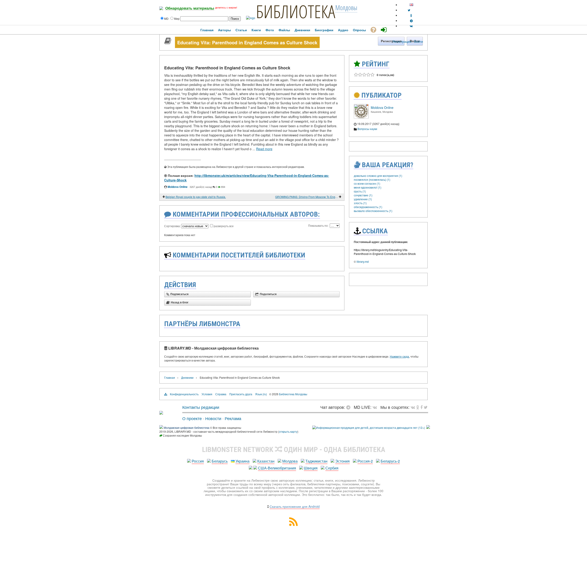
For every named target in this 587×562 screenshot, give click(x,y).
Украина (242, 461)
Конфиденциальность (184, 394)
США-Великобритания (277, 468)
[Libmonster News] (426, 407)
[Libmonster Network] (368, 427)
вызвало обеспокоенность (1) (373, 211)
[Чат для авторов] (349, 407)
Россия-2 (365, 461)
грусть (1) (360, 191)
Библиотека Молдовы (293, 394)
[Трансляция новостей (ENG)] (409, 10)
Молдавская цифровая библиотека (186, 427)
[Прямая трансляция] (376, 407)
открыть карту (288, 431)
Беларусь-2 (390, 461)
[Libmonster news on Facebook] (421, 407)
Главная (169, 377)
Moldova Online (178, 187)
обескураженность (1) (368, 207)
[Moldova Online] (361, 117)
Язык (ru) (261, 394)
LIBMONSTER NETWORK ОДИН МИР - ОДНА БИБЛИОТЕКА (293, 449)
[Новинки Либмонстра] (417, 407)
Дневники (187, 377)
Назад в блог (179, 302)
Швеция (311, 468)
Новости (213, 418)
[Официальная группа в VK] (411, 26)
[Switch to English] (411, 5)
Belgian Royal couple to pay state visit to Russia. (196, 197)
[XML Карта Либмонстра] (293, 524)
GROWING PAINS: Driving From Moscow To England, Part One (306, 197)
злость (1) (360, 203)
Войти (418, 41)
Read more (264, 149)
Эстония (342, 461)
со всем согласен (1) (367, 183)
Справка (220, 394)
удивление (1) (363, 199)
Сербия (331, 468)
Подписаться (179, 294)
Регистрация (402, 41)
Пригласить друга (240, 394)
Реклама (233, 418)
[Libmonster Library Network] (428, 427)
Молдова (290, 461)
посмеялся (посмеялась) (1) (372, 179)
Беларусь (220, 461)
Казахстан (265, 461)
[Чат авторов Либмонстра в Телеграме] (411, 21)
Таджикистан (316, 461)
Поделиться (268, 294)
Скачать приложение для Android (295, 506)
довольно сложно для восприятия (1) (378, 176)
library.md (363, 261)
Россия (198, 461)
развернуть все (224, 226)
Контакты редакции (200, 407)
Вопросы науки (367, 129)
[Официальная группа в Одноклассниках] (411, 15)
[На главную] (161, 413)
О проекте (192, 418)
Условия (207, 394)
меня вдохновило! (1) (367, 187)
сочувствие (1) (363, 195)
